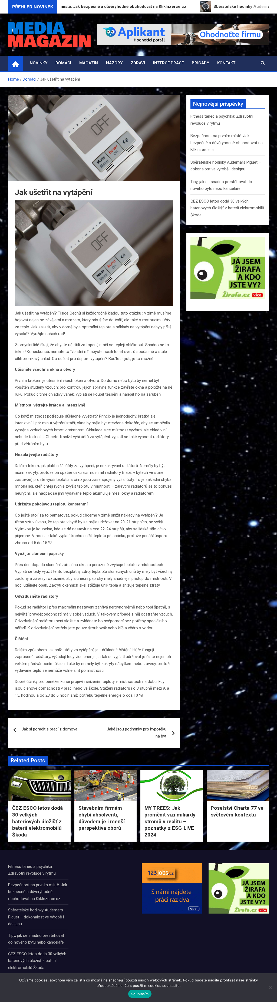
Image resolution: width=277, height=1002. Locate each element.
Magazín (88, 63)
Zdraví (138, 63)
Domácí (63, 63)
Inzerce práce (168, 63)
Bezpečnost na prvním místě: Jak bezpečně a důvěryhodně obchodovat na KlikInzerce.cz (226, 142)
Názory (114, 63)
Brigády (200, 63)
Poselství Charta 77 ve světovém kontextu (237, 811)
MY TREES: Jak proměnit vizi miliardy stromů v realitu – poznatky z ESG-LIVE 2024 (170, 821)
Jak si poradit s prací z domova (49, 729)
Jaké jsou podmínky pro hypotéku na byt (136, 733)
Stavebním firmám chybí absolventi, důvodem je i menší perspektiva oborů (101, 818)
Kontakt (226, 63)
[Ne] (270, 987)
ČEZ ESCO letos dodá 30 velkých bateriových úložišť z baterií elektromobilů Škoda (227, 208)
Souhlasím (140, 994)
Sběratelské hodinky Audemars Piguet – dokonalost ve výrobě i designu (36, 917)
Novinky (38, 63)
